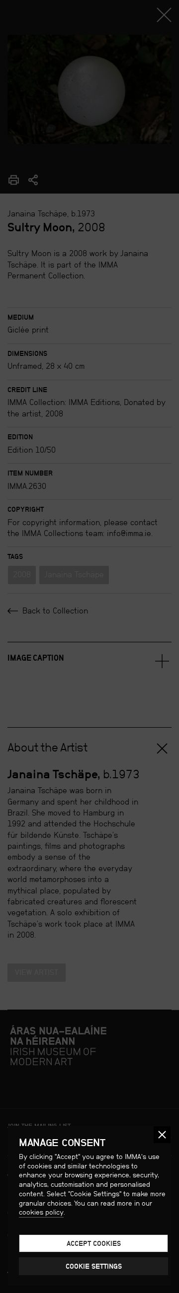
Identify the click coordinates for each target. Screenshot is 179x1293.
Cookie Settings (94, 1266)
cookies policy (41, 1212)
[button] (162, 1134)
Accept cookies (94, 1243)
